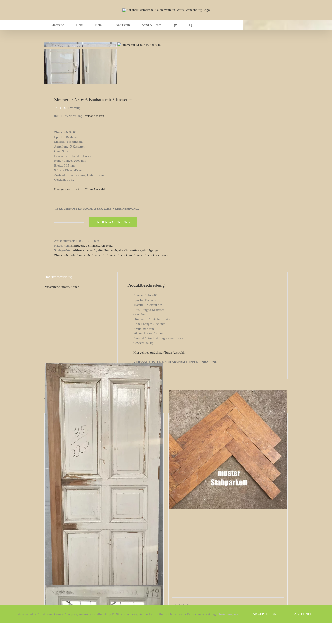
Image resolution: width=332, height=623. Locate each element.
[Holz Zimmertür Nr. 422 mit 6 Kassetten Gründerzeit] (104, 492)
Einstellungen (226, 614)
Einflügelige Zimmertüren (87, 245)
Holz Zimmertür (79, 255)
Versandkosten (94, 116)
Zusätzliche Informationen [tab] (61, 287)
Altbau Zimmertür (84, 250)
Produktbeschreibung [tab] (58, 277)
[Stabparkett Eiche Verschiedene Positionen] (228, 449)
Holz (109, 245)
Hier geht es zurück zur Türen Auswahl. (79, 189)
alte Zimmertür (107, 250)
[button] (190, 25)
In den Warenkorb (113, 222)
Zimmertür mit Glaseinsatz (150, 255)
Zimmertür (98, 255)
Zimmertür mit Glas (119, 255)
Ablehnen (303, 614)
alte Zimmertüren (129, 250)
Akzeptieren (264, 614)
